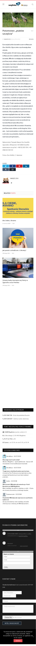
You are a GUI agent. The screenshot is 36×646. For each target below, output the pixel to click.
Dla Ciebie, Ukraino (9, 220)
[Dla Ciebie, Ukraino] (17, 208)
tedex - (11, 481)
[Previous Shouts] (17, 530)
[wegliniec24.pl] (17, 4)
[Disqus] (17, 321)
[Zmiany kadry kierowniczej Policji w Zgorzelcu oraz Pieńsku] (17, 268)
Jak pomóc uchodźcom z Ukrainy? (14, 250)
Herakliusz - (13, 456)
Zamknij (18, 641)
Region (31, 39)
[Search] (32, 4)
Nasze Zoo (7, 39)
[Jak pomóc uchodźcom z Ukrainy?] (17, 238)
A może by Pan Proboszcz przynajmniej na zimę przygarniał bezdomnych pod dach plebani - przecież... (17, 475)
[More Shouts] (17, 551)
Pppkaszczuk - (14, 494)
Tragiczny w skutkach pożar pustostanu (16, 471)
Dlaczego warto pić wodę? (11, 460)
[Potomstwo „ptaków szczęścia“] (17, 20)
